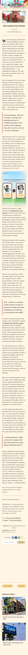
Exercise (10, 525)
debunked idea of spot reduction (12, 212)
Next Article (21, 586)
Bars (2, 627)
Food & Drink (2, 603)
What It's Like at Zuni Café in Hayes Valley (13, 618)
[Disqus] (14, 564)
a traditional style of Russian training (12, 323)
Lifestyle (15, 525)
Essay (18, 525)
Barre (21, 525)
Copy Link (21, 542)
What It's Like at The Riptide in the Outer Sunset (13, 643)
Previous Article (7, 586)
